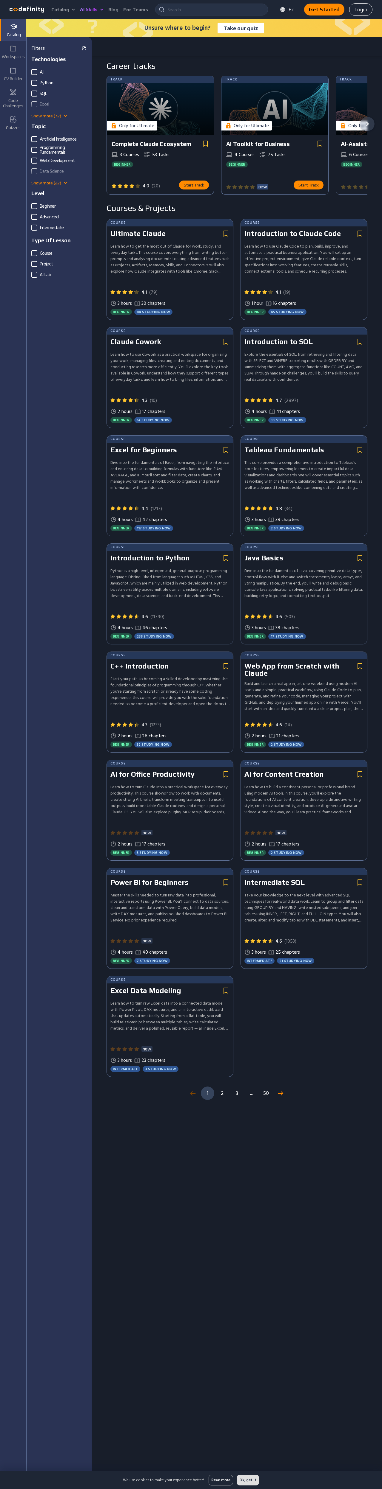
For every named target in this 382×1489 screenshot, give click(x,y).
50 (266, 1093)
